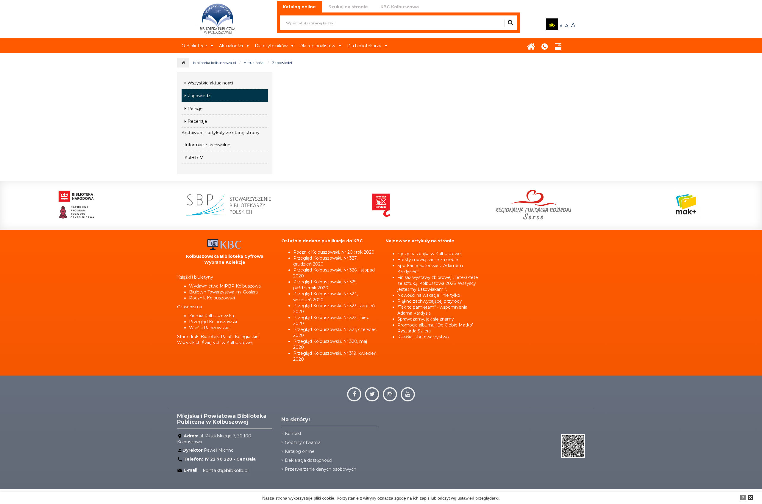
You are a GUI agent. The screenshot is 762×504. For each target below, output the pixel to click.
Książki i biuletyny (195, 277)
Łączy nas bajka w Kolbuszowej (429, 253)
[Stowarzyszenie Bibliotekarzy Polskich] (228, 204)
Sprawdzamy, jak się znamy (425, 319)
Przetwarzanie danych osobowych (320, 469)
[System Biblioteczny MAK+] (686, 204)
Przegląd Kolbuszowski (213, 321)
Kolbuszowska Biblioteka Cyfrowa (224, 256)
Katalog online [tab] (299, 7)
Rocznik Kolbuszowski (212, 298)
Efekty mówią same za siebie (427, 259)
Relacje (195, 108)
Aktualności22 (570, 41)
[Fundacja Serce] (533, 204)
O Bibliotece (194, 45)
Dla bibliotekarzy (364, 45)
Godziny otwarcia (303, 442)
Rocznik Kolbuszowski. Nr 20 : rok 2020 (333, 252)
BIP (558, 44)
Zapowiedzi (282, 62)
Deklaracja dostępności (308, 460)
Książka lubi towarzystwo (423, 337)
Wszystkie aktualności (210, 83)
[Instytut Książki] (381, 204)
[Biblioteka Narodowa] (76, 204)
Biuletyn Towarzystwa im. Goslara (223, 292)
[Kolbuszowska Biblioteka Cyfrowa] (225, 244)
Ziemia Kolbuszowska (211, 315)
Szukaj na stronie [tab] (348, 7)
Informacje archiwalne (207, 144)
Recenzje (197, 121)
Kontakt (545, 44)
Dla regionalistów (317, 45)
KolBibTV (194, 157)
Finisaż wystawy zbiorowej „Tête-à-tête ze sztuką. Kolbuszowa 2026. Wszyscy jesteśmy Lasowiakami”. (437, 283)
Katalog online (300, 451)
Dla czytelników (271, 45)
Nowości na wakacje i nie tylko (428, 295)
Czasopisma (189, 307)
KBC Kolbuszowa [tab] (399, 7)
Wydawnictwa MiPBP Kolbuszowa (225, 286)
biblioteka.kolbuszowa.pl (214, 62)
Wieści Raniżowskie (209, 327)
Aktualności (231, 45)
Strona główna (531, 44)
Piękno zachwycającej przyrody (429, 301)
